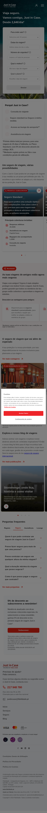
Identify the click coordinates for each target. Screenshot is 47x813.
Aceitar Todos (23, 413)
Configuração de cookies (23, 419)
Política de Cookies (10, 407)
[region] (23, 406)
